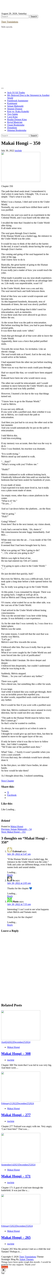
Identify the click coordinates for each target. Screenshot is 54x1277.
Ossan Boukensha (15, 125)
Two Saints (12, 114)
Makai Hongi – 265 (16, 1237)
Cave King (12, 117)
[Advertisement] (27, 58)
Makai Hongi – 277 (16, 1115)
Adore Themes (26, 1259)
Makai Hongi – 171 (16, 1176)
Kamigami (12, 103)
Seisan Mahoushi (15, 106)
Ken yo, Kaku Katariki (18, 111)
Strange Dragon (14, 108)
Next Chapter (7, 781)
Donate (4, 1267)
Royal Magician (14, 122)
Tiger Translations (9, 22)
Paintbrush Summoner (17, 100)
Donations (12, 127)
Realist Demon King (17, 119)
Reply (10, 875)
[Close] (3, 1270)
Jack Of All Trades (16, 92)
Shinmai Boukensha (16, 130)
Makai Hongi (16, 826)
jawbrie (18, 150)
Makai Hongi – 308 (16, 1054)
